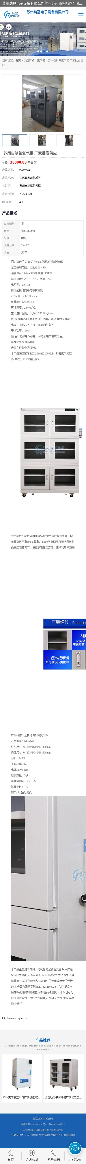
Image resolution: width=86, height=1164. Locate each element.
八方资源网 (31, 1135)
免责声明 (44, 1135)
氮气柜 (41, 60)
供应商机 (29, 60)
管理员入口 (57, 1135)
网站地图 (69, 1135)
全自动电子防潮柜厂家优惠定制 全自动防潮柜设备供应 (35, 1097)
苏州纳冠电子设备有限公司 (35, 1130)
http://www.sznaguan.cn (14, 1018)
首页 (18, 60)
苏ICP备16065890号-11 (54, 1124)
